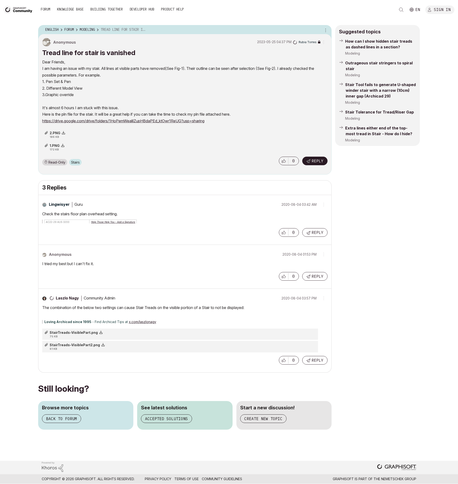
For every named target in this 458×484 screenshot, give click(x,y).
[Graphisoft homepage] (396, 467)
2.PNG (55, 133)
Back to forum (61, 418)
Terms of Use (186, 479)
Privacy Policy (158, 479)
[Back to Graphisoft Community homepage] (20, 9)
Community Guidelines (222, 479)
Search (401, 9)
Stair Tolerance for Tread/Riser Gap (379, 112)
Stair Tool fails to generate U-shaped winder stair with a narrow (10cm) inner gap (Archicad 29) (380, 90)
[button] (283, 161)
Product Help (172, 9)
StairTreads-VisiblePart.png (74, 332)
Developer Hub (142, 9)
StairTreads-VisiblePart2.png (75, 345)
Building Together (106, 9)
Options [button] (325, 30)
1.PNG (55, 146)
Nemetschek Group (398, 479)
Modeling (352, 53)
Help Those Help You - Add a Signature (113, 222)
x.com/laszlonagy (142, 322)
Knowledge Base (70, 9)
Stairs (75, 162)
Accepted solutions (166, 418)
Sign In (442, 9)
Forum (45, 9)
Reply (317, 161)
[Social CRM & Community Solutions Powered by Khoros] (52, 466)
